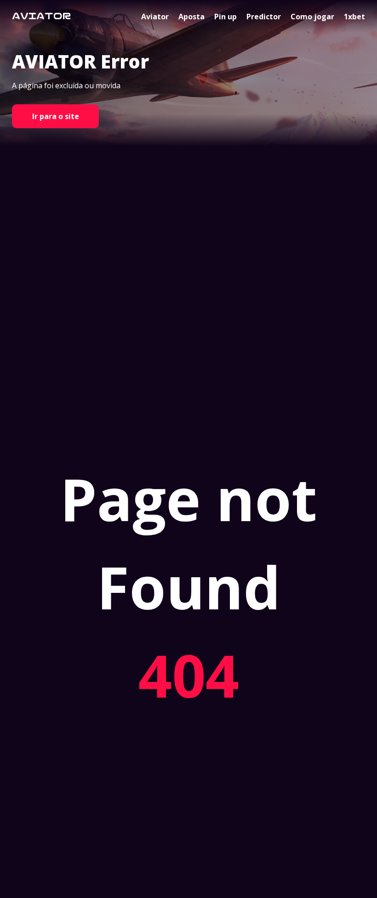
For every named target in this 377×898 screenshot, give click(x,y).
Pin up (225, 16)
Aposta (191, 16)
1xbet (354, 16)
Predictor (263, 16)
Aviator (155, 16)
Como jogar (312, 16)
